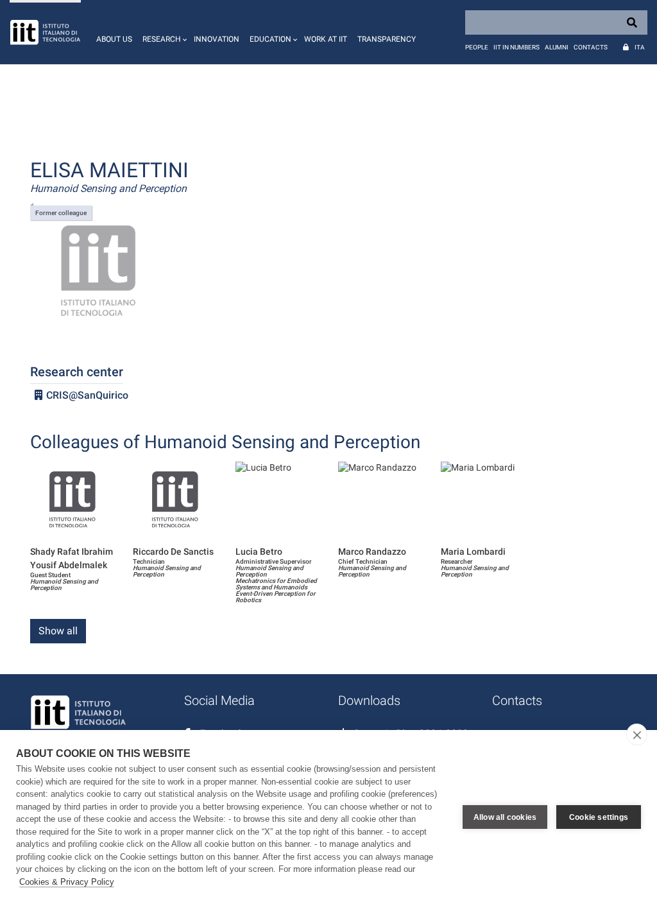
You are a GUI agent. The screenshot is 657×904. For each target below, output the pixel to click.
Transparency (386, 39)
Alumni (556, 47)
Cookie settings (598, 817)
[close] (636, 734)
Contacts (591, 47)
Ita (640, 47)
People (476, 47)
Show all (58, 631)
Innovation (216, 39)
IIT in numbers (516, 47)
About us (114, 39)
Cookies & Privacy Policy (66, 882)
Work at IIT (325, 39)
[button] (163, 32)
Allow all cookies (505, 817)
